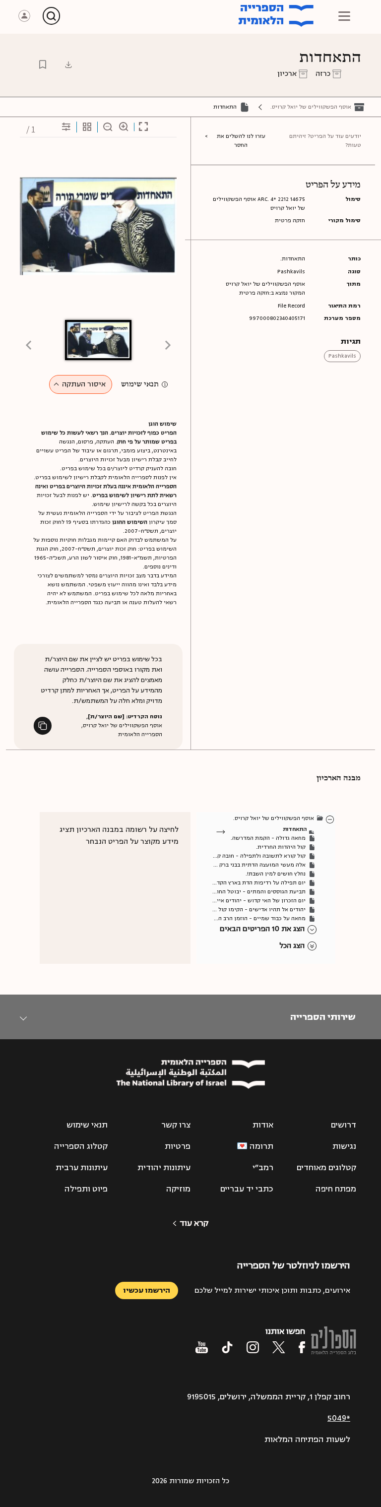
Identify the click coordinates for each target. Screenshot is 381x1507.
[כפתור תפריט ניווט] (344, 15)
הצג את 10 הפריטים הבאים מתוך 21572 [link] (262, 930)
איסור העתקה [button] (84, 384)
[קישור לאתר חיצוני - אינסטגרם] (253, 1347)
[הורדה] (68, 64)
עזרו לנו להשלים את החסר (241, 140)
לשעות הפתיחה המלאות (307, 1439)
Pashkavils (342, 356)
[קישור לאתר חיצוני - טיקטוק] (227, 1347)
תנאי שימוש (140, 384)
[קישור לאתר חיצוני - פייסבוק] (302, 1347)
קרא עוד (194, 1223)
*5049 (338, 1418)
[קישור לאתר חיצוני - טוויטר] (278, 1347)
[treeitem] (330, 819)
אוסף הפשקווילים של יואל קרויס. (310, 107)
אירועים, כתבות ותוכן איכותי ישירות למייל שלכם (272, 1290)
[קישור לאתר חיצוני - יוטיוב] (201, 1347)
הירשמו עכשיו (146, 1290)
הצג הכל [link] (292, 946)
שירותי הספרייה (322, 1016)
